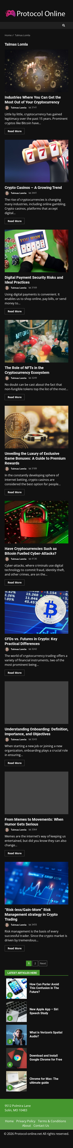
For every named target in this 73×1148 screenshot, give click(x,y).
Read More (15, 131)
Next (43, 963)
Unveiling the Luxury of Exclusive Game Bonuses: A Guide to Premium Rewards (36, 427)
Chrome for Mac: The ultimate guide (16, 1081)
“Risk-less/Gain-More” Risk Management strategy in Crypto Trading (36, 883)
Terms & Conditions (52, 1121)
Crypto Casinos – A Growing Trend (36, 161)
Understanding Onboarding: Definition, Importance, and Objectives (36, 702)
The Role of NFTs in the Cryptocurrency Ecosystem (36, 341)
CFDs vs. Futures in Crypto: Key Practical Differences (36, 612)
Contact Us (41, 1126)
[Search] (63, 25)
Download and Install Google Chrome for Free (16, 1058)
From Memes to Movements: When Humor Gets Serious (36, 793)
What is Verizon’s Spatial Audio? (16, 1035)
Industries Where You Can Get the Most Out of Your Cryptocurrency (36, 70)
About (26, 1126)
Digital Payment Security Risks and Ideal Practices (36, 251)
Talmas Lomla (18, 107)
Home (9, 1121)
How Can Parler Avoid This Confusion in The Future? (16, 988)
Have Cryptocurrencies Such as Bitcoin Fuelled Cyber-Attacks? (36, 522)
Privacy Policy (25, 1121)
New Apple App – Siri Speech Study (16, 1012)
